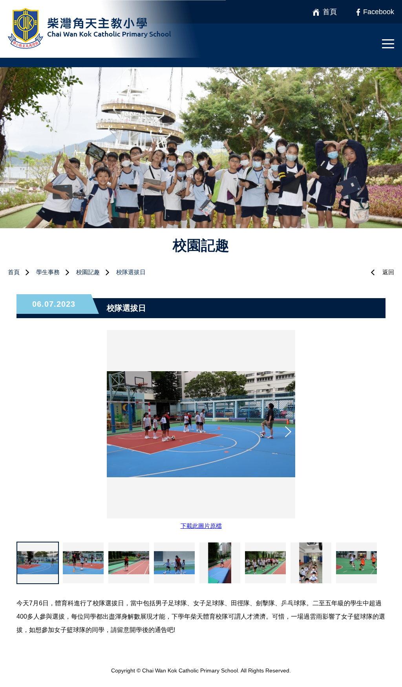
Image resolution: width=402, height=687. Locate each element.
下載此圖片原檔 (201, 525)
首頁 (14, 272)
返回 (388, 272)
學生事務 (48, 272)
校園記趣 (88, 272)
